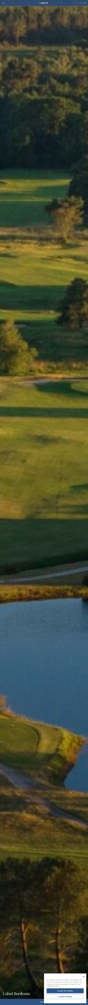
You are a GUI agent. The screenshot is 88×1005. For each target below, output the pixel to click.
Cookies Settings (65, 996)
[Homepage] (44, 3)
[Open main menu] (3, 3)
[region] (65, 988)
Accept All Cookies (65, 991)
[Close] (83, 976)
